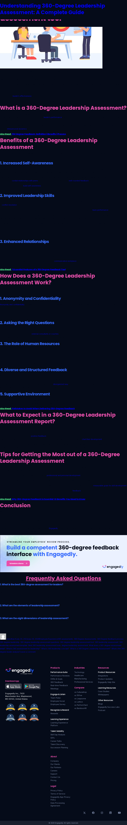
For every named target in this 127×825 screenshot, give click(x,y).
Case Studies (103, 691)
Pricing (53, 780)
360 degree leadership (9, 642)
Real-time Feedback (59, 685)
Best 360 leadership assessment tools (44, 645)
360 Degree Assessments (85, 639)
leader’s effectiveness (22, 96)
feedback (77, 490)
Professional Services (83, 682)
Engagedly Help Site (106, 682)
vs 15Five (78, 695)
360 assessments (65, 639)
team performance (100, 210)
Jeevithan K (11, 639)
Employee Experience (48, 639)
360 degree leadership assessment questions (39, 642)
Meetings (54, 688)
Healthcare (79, 675)
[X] (84, 813)
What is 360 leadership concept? (55, 648)
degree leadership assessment (75, 645)
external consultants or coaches (45, 334)
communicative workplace (65, 261)
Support (53, 774)
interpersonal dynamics (17, 129)
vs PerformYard (81, 705)
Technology (79, 672)
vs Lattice (78, 702)
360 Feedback (56, 682)
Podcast (101, 710)
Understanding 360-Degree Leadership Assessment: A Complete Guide (52, 9)
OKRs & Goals (56, 679)
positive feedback (38, 436)
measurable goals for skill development (109, 485)
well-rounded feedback (79, 180)
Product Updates (105, 679)
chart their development (92, 439)
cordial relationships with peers (25, 180)
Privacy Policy (56, 790)
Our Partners (55, 767)
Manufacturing (80, 678)
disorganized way (60, 384)
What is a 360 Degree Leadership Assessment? (90, 648)
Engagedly (53, 528)
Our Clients (55, 764)
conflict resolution (9, 205)
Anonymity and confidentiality (12, 304)
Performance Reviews (60, 676)
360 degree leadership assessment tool (77, 642)
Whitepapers (103, 694)
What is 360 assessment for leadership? (23, 648)
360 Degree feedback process (110, 639)
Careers (53, 770)
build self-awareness (32, 186)
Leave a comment (27, 652)
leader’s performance (53, 117)
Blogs (100, 704)
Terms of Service (57, 794)
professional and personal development (63, 475)
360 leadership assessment (106, 642)
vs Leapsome (80, 698)
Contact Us (55, 777)
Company (54, 761)
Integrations (103, 676)
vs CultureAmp (80, 692)
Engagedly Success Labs (109, 707)
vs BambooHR (80, 708)
